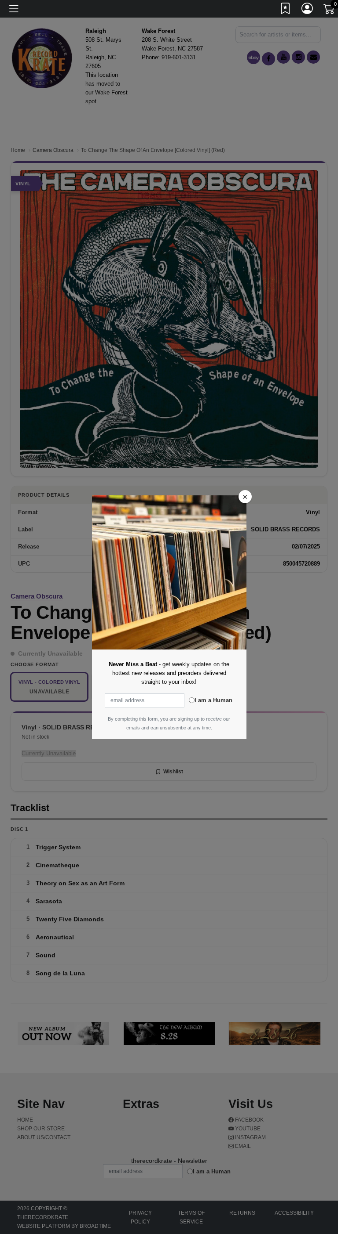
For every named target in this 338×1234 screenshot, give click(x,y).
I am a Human (213, 700)
